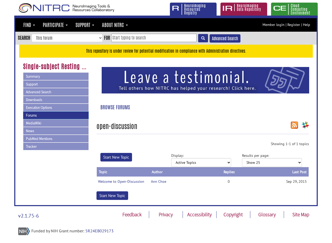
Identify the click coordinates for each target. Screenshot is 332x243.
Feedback (132, 214)
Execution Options (39, 107)
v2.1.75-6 (28, 215)
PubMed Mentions (39, 138)
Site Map (300, 214)
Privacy (166, 214)
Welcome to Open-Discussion (121, 181)
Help (306, 24)
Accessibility (199, 214)
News (30, 131)
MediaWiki (33, 123)
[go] (203, 38)
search (24, 37)
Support (32, 84)
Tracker (31, 146)
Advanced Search (225, 39)
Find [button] (27, 25)
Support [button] (83, 25)
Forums (31, 115)
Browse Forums (115, 107)
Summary (33, 76)
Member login (273, 24)
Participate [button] (54, 25)
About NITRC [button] (113, 25)
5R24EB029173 (99, 230)
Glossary (267, 214)
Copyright (233, 214)
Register (293, 24)
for (107, 37)
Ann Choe (158, 181)
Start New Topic (116, 157)
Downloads (34, 99)
